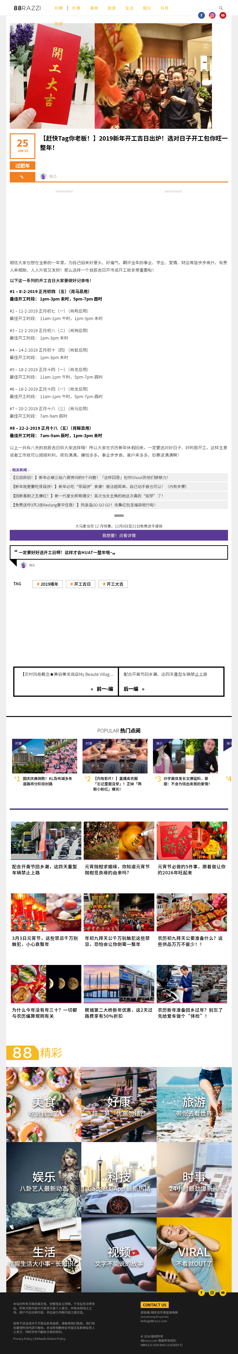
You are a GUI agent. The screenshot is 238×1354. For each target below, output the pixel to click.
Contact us (154, 1305)
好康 (59, 8)
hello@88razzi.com (154, 1321)
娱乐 (147, 8)
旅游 (112, 8)
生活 (129, 8)
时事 (76, 8)
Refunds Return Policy (50, 1338)
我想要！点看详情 (119, 535)
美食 (94, 8)
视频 (59, 23)
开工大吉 (115, 584)
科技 (165, 8)
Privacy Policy (23, 1338)
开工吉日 (82, 584)
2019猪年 (49, 584)
